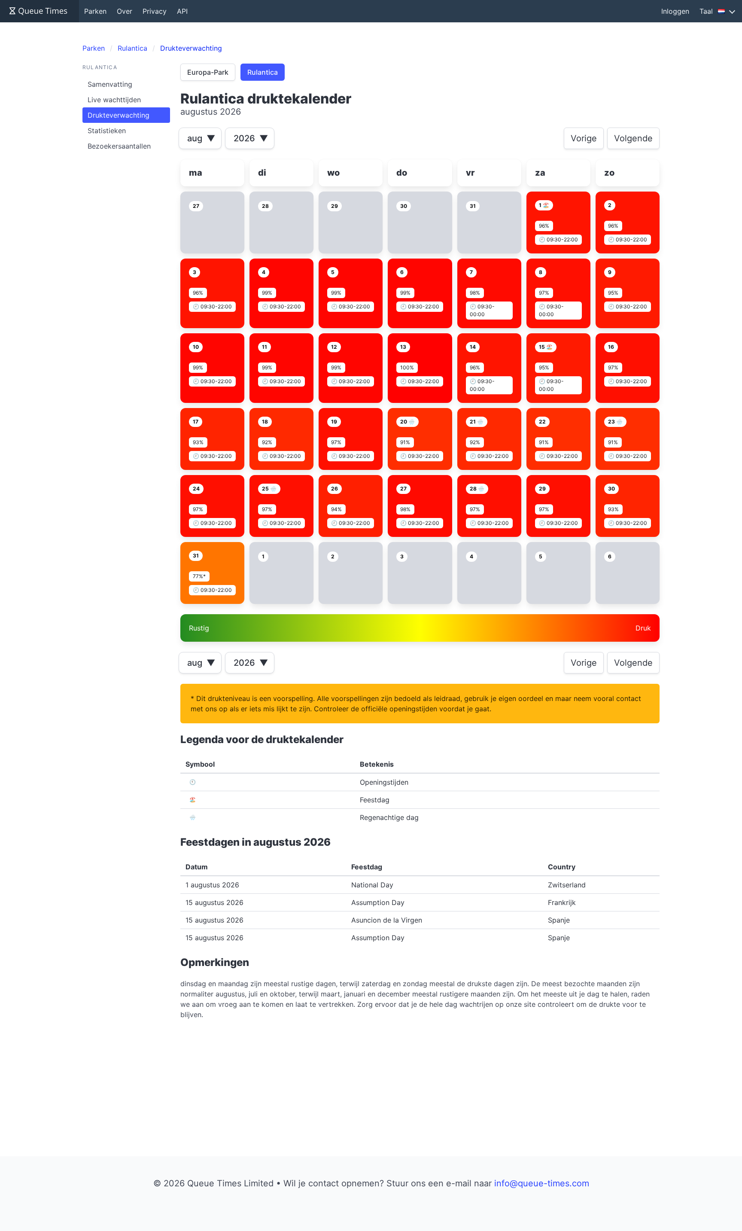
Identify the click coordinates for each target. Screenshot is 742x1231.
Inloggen (675, 11)
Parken (95, 11)
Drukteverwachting (118, 115)
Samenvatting (110, 84)
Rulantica (262, 72)
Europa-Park (207, 72)
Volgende (633, 138)
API (182, 11)
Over (124, 11)
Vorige (584, 138)
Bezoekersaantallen (119, 146)
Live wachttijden (114, 99)
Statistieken (107, 130)
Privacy (155, 11)
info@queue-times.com (541, 1183)
